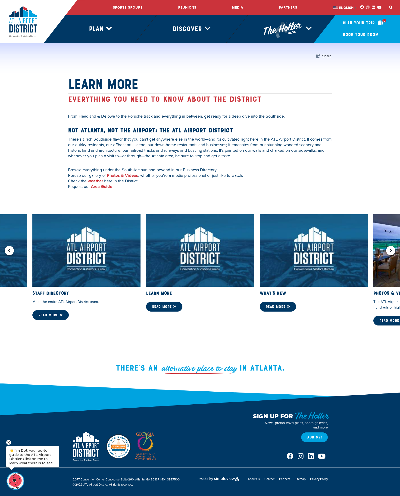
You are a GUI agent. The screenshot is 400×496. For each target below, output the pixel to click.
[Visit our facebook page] (362, 7)
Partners (288, 7)
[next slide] (390, 250)
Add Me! (314, 437)
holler (266, 28)
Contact (269, 479)
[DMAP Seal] (118, 447)
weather (95, 181)
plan (97, 28)
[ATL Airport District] (23, 21)
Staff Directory (50, 293)
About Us (254, 479)
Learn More (159, 293)
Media (237, 7)
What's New (273, 293)
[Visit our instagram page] (367, 7)
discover (188, 28)
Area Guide (101, 187)
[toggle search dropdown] (390, 7)
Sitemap (300, 479)
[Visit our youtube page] (379, 7)
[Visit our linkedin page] (373, 7)
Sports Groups (128, 7)
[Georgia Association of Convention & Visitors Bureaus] (146, 447)
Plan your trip (364, 23)
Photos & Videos (122, 175)
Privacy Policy (319, 479)
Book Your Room (360, 35)
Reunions (187, 7)
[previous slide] (9, 250)
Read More (48, 315)
